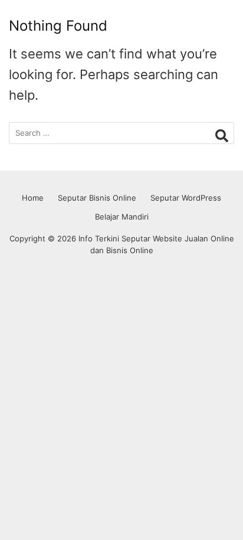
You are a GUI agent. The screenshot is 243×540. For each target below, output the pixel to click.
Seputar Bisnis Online (97, 197)
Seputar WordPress (185, 197)
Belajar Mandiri (122, 216)
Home (33, 197)
